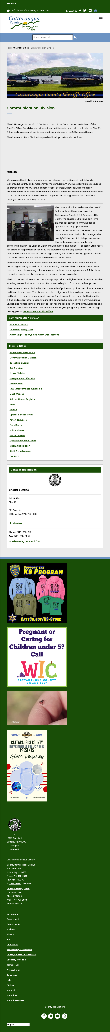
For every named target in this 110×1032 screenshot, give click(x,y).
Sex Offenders (17, 435)
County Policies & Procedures (21, 954)
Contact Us (71, 11)
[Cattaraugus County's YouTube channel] (96, 11)
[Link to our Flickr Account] (91, 11)
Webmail (11, 990)
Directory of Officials (17, 959)
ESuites (10, 985)
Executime (12, 995)
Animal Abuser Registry (22, 399)
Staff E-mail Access (20, 451)
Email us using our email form (25, 541)
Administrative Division (22, 352)
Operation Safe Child (21, 414)
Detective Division (19, 363)
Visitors (10, 934)
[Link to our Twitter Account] (85, 11)
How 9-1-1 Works (19, 324)
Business (11, 929)
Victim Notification (20, 445)
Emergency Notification (22, 378)
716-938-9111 (15, 883)
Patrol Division (17, 373)
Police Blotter (17, 430)
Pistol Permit (16, 425)
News (12, 404)
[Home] (24, 23)
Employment (16, 383)
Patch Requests (18, 419)
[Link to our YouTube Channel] (65, 1016)
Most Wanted (17, 394)
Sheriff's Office (21, 48)
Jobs (9, 939)
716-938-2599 (20, 876)
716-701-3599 (20, 900)
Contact (14, 456)
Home (9, 48)
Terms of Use (13, 965)
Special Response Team (23, 440)
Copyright (12, 975)
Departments (13, 924)
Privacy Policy (13, 970)
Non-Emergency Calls (21, 329)
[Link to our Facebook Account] (81, 11)
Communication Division (23, 318)
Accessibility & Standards (19, 949)
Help (9, 980)
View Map (18, 523)
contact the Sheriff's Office (38, 311)
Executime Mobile (15, 1000)
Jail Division (16, 368)
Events (13, 409)
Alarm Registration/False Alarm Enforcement (34, 334)
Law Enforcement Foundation (26, 388)
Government (13, 919)
